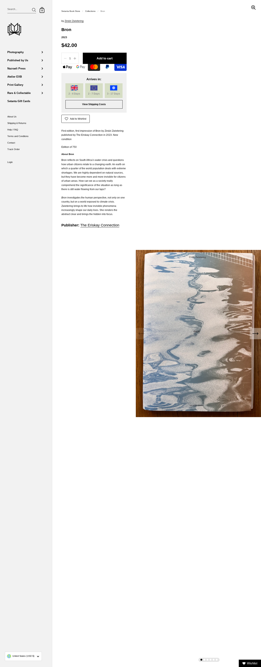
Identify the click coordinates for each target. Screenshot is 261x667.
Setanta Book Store (70, 11)
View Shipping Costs (94, 104)
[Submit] (34, 10)
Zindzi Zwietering (74, 21)
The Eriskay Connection (99, 225)
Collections (90, 11)
